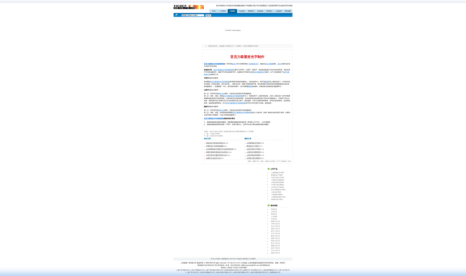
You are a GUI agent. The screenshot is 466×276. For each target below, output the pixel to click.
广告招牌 (251, 64)
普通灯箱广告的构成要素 (215, 146)
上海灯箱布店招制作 (254, 155)
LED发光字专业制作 (216, 136)
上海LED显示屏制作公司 (241, 272)
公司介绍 (274, 211)
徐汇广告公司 (275, 226)
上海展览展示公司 (274, 272)
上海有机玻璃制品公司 (269, 270)
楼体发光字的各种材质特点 (215, 143)
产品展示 (232, 11)
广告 (248, 131)
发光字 (256, 64)
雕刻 (266, 82)
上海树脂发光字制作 (254, 143)
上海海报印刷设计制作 (278, 197)
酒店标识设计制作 (277, 199)
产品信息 (242, 11)
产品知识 (239, 259)
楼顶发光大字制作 (253, 146)
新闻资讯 (251, 11)
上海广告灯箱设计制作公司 (214, 270)
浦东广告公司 (275, 228)
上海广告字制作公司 (182, 270)
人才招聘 (274, 216)
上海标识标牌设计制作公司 (232, 270)
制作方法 (221, 93)
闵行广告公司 (275, 248)
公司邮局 (252, 259)
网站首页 (274, 209)
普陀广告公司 (275, 238)
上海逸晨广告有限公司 (225, 46)
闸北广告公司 (275, 241)
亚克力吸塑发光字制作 (278, 190)
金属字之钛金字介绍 (213, 158)
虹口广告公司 (275, 243)
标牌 (218, 64)
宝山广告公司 (275, 250)
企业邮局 (279, 11)
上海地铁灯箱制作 (277, 194)
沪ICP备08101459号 (234, 263)
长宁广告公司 (275, 233)
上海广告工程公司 (284, 270)
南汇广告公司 (275, 231)
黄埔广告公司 (275, 221)
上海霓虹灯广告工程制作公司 (251, 270)
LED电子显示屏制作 (254, 158)
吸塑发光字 (213, 64)
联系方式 (274, 214)
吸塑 (271, 64)
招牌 (221, 64)
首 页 (214, 11)
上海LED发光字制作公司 (223, 272)
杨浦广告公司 (275, 245)
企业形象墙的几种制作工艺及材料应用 (219, 149)
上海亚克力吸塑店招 (254, 152)
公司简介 (223, 11)
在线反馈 (260, 11)
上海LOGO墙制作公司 (207, 272)
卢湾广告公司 (275, 224)
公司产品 (232, 259)
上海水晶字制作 (215, 134)
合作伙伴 (274, 219)
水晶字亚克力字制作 (254, 149)
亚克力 (206, 64)
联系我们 (269, 11)
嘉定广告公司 (275, 253)
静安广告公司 (275, 236)
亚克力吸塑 (235, 131)
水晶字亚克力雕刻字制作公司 (216, 155)
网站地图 (288, 11)
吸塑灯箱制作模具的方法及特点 (217, 152)
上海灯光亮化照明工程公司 (258, 272)
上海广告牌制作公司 (197, 270)
